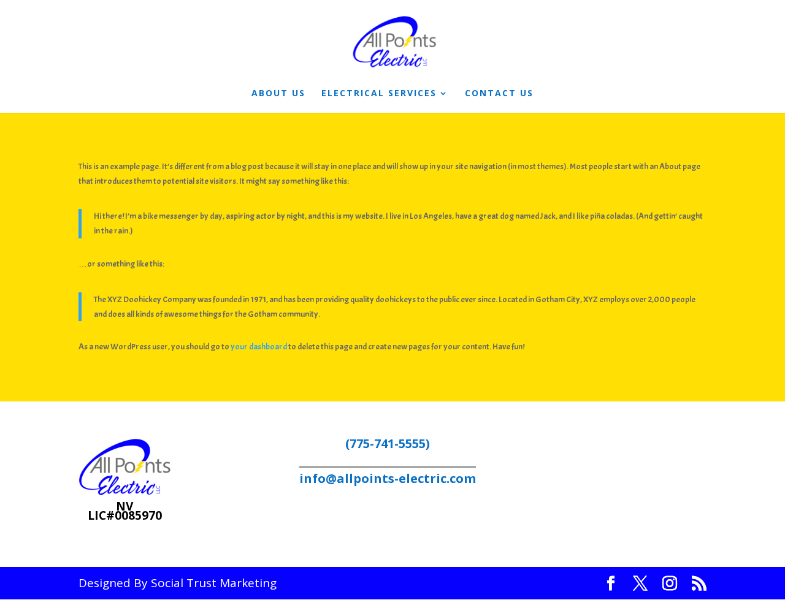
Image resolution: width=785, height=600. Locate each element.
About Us (278, 94)
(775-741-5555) (387, 443)
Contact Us (499, 94)
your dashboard (259, 346)
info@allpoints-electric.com (387, 478)
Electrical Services (379, 94)
